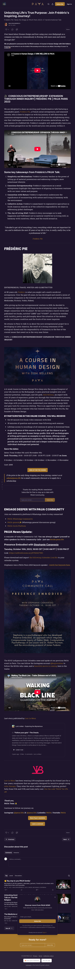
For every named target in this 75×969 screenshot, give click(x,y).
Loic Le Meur (30, 718)
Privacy (35, 956)
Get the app (46, 960)
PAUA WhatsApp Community (20, 519)
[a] (63, 918)
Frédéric (21, 292)
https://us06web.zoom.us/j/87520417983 (26, 553)
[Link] (1, 172)
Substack (28, 965)
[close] (55, 897)
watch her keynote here (59, 565)
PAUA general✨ (14, 522)
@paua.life (18, 812)
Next (65, 839)
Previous (11, 839)
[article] (37, 885)
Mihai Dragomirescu (14, 23)
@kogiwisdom (57, 663)
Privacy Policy (51, 927)
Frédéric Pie (25, 112)
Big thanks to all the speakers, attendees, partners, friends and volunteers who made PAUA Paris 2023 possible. (29, 884)
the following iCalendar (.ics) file (43, 557)
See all (8, 928)
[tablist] (12, 852)
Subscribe (60, 4)
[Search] (48, 4)
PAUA (48, 812)
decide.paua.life (57, 539)
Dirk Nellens (48, 395)
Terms (40, 956)
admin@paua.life (13, 478)
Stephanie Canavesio (46, 544)
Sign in (69, 4)
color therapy (10, 786)
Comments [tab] (8, 852)
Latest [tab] (11, 875)
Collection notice (48, 956)
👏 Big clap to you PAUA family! (17, 881)
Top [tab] (6, 875)
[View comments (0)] (12, 29)
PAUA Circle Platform (17, 526)
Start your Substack (32, 960)
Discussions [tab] (18, 875)
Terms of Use (46, 925)
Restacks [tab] (16, 852)
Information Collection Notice (37, 927)
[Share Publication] (52, 4)
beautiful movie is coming (45, 666)
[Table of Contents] (2, 484)
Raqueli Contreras (40, 887)
